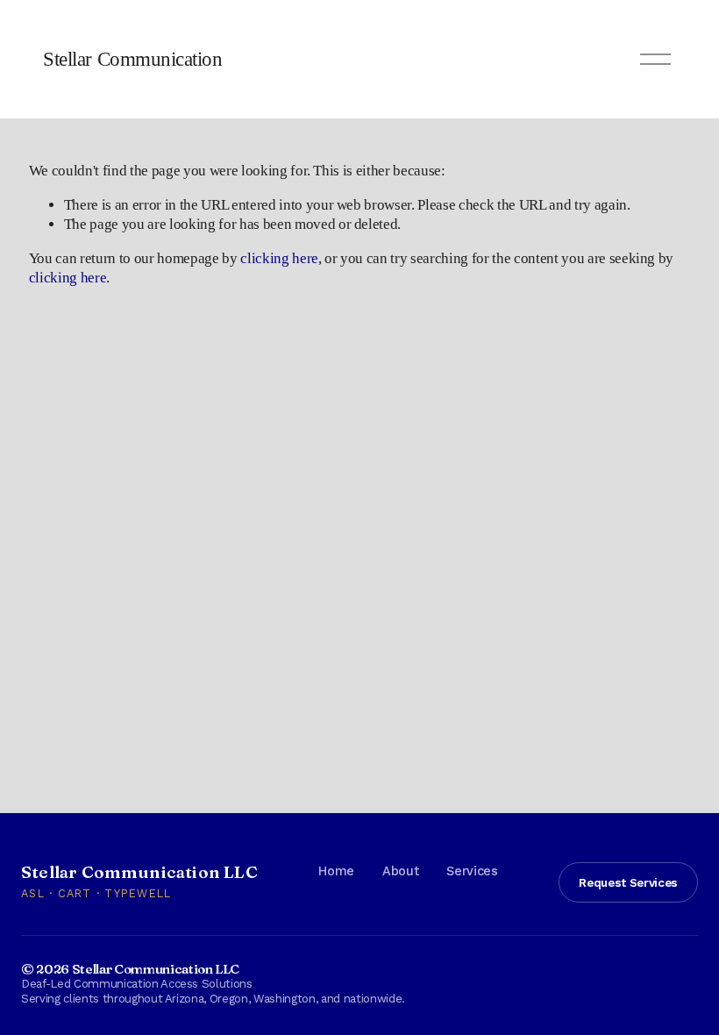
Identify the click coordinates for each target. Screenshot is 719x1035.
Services (471, 871)
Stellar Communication (132, 59)
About (400, 871)
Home (336, 871)
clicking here (279, 258)
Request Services (628, 882)
